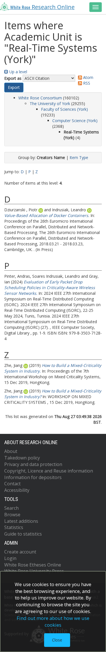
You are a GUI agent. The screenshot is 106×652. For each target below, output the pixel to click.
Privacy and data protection (33, 464)
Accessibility (16, 490)
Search (11, 508)
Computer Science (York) (75, 120)
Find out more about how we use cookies (53, 621)
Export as (12, 78)
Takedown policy (22, 458)
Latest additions (21, 521)
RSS (86, 83)
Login (10, 558)
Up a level (17, 71)
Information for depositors (33, 477)
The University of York (50, 103)
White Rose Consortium (40, 98)
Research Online (42, 7)
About (10, 451)
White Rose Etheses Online (32, 565)
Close (57, 640)
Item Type (79, 157)
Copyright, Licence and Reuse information (48, 471)
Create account (20, 552)
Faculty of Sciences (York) (64, 109)
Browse (12, 514)
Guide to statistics (23, 534)
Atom (87, 77)
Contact (12, 483)
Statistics (13, 527)
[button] (13, 87)
